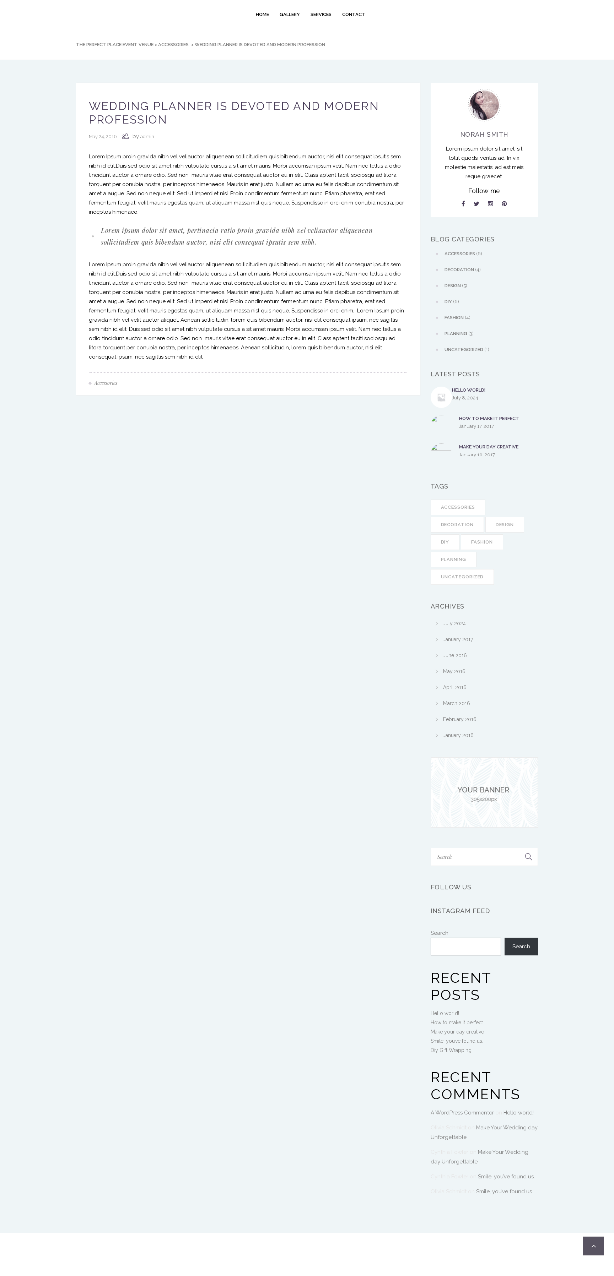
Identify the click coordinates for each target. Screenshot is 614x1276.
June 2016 (455, 655)
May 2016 (454, 671)
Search (439, 933)
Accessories (173, 44)
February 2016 (459, 719)
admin (147, 136)
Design (505, 524)
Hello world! (468, 390)
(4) (463, 269)
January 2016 (458, 735)
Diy (445, 542)
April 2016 (455, 687)
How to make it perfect (489, 418)
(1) (467, 349)
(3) (459, 333)
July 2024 (454, 623)
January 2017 (458, 639)
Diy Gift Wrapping (451, 1050)
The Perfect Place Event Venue (115, 44)
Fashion (481, 542)
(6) (463, 253)
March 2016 (456, 703)
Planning (453, 559)
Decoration (457, 524)
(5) (456, 285)
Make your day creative (488, 446)
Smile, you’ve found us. (457, 1041)
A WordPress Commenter (462, 1112)
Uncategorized (462, 576)
